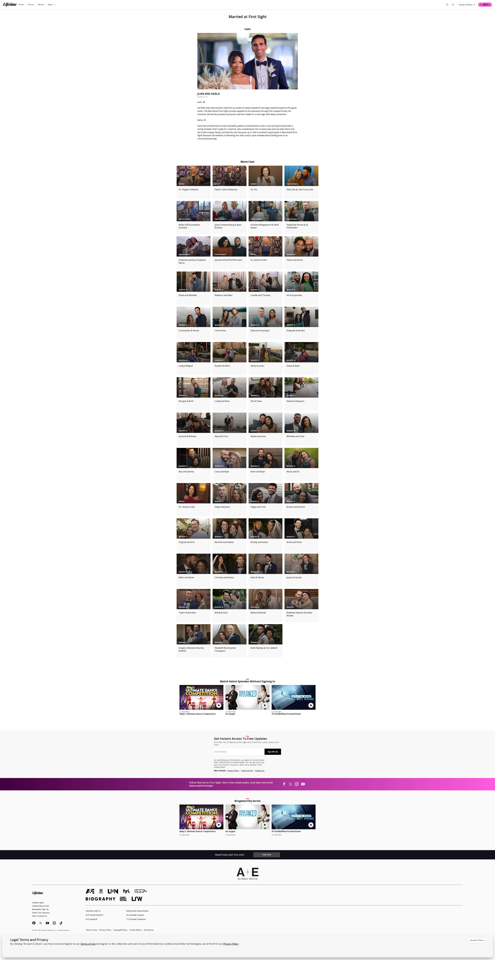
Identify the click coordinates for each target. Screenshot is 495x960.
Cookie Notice (135, 930)
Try (481, 4)
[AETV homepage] (90, 891)
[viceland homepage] (141, 891)
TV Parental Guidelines (136, 919)
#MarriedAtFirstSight (201, 785)
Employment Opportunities (137, 911)
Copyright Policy (120, 930)
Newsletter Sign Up (40, 909)
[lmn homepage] (113, 891)
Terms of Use (247, 770)
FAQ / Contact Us (39, 916)
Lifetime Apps (38, 903)
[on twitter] (40, 923)
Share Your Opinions (41, 913)
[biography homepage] (100, 899)
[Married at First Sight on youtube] (303, 784)
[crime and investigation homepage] (123, 899)
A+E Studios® (91, 919)
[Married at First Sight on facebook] (284, 784)
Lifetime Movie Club (40, 906)
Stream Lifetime (466, 4)
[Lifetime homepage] (37, 893)
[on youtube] (47, 923)
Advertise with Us (93, 911)
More (50, 4)
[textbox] (239, 752)
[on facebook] (33, 922)
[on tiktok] (61, 923)
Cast (248, 29)
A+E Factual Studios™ (95, 915)
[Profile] (453, 4)
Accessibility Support (135, 915)
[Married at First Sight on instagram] (297, 784)
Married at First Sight (248, 16)
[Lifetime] (10, 5)
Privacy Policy (233, 770)
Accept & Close (476, 940)
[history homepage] (101, 891)
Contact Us (259, 770)
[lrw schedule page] (137, 899)
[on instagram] (54, 923)
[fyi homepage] (126, 891)
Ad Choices (149, 930)
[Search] (447, 4)
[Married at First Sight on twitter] (290, 784)
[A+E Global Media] (247, 874)
